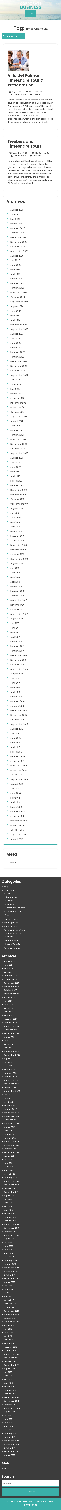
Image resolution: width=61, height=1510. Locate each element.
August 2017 (16, 618)
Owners (9, 900)
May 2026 (15, 219)
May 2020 (15, 471)
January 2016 (17, 705)
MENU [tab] (30, 13)
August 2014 (16, 783)
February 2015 (17, 756)
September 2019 (19, 503)
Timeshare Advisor (13, 36)
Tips (7, 915)
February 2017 (17, 646)
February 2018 (17, 590)
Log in (13, 862)
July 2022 (15, 379)
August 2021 (16, 421)
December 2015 (18, 710)
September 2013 (19, 834)
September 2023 (19, 329)
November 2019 (18, 494)
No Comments (33, 91)
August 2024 (17, 306)
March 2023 (16, 347)
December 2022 (18, 361)
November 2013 (18, 825)
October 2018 (17, 554)
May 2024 (15, 315)
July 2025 (15, 260)
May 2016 (15, 687)
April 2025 (15, 274)
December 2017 (18, 600)
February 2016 (17, 701)
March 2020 (16, 480)
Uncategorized (11, 922)
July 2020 (15, 462)
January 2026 (17, 232)
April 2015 (15, 747)
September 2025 (19, 251)
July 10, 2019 (16, 91)
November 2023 (18, 324)
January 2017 (17, 650)
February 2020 (17, 485)
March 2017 (16, 641)
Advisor (9, 893)
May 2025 (15, 269)
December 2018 (18, 545)
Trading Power (11, 919)
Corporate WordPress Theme (24, 1501)
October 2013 (17, 829)
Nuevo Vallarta (12, 940)
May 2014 (15, 797)
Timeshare (9, 890)
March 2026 (16, 223)
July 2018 (14, 568)
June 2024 (15, 310)
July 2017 (14, 623)
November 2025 (18, 241)
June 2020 (15, 467)
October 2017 (17, 609)
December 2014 (18, 765)
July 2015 (15, 733)
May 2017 (15, 632)
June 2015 (15, 737)
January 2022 (17, 398)
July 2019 (14, 512)
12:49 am (34, 155)
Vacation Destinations (14, 930)
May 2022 (15, 388)
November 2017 (18, 604)
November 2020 (18, 444)
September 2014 (19, 779)
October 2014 (17, 774)
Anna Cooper (17, 94)
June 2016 (15, 682)
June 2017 (15, 627)
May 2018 (15, 577)
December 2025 (18, 237)
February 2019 (17, 535)
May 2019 (15, 522)
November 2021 (18, 407)
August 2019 (16, 508)
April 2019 (15, 526)
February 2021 (17, 430)
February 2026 (17, 228)
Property (9, 904)
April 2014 (15, 802)
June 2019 (15, 517)
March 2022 (16, 393)
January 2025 (17, 287)
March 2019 (16, 531)
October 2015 (17, 719)
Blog (6, 886)
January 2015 (17, 761)
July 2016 (14, 678)
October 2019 (17, 499)
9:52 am (34, 94)
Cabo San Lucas (13, 933)
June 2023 (15, 342)
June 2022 (15, 384)
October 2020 (17, 448)
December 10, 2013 (20, 153)
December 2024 (18, 292)
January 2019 (17, 540)
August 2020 (16, 457)
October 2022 (17, 370)
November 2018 (18, 549)
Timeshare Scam (13, 911)
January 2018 (17, 595)
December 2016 (18, 655)
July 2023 (15, 338)
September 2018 (19, 558)
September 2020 (19, 453)
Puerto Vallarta (12, 944)
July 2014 (15, 788)
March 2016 (16, 696)
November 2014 (18, 770)
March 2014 (16, 806)
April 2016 (15, 692)
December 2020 (18, 439)
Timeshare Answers (15, 908)
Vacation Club (11, 926)
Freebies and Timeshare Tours (25, 144)
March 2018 (16, 586)
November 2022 (18, 365)
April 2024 (15, 320)
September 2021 (19, 416)
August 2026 (16, 209)
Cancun (9, 936)
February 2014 (17, 811)
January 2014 (17, 816)
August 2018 (16, 563)
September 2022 (19, 375)
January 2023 (17, 356)
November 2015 (18, 715)
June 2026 (15, 214)
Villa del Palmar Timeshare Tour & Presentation (26, 80)
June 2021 (15, 425)
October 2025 (17, 246)
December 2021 (18, 402)
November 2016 (18, 659)
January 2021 (17, 434)
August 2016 (16, 673)
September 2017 (19, 614)
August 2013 (16, 839)
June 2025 (15, 264)
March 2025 (16, 278)
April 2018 (15, 581)
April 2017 (15, 636)
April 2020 (15, 476)
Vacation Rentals (12, 948)
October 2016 (17, 664)
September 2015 (19, 724)
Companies (11, 897)
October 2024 (17, 297)
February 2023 (17, 352)
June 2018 (15, 572)
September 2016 (19, 669)
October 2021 (17, 411)
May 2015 (15, 742)
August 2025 (17, 255)
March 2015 (16, 751)
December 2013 (18, 820)
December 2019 (18, 489)
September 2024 (19, 301)
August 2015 (16, 728)
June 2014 (15, 793)
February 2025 (17, 283)
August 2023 (16, 333)
